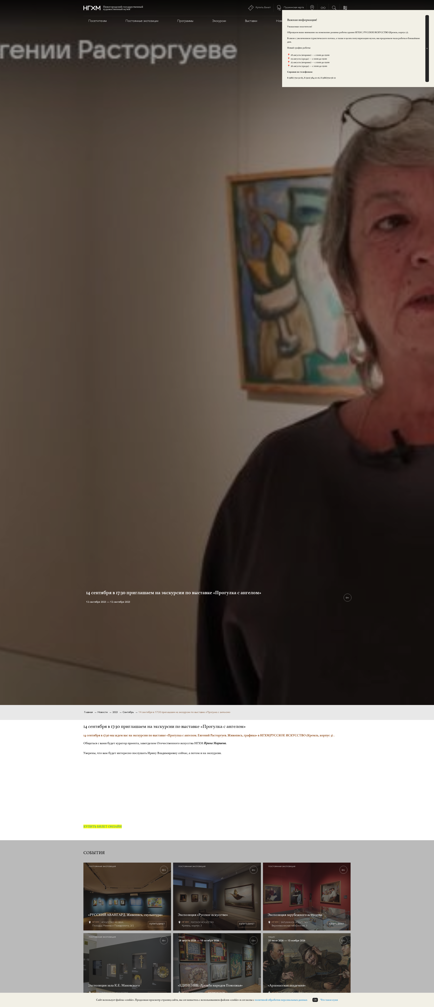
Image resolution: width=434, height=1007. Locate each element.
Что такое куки (329, 999)
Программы (185, 21)
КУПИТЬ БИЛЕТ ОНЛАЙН (102, 826)
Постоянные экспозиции (142, 21)
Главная (88, 712)
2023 (115, 712)
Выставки (251, 21)
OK (315, 1000)
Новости (102, 712)
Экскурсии (219, 21)
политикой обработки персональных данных (281, 999)
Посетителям (97, 21)
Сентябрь (128, 712)
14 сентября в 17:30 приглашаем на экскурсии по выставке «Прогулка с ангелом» (184, 712)
